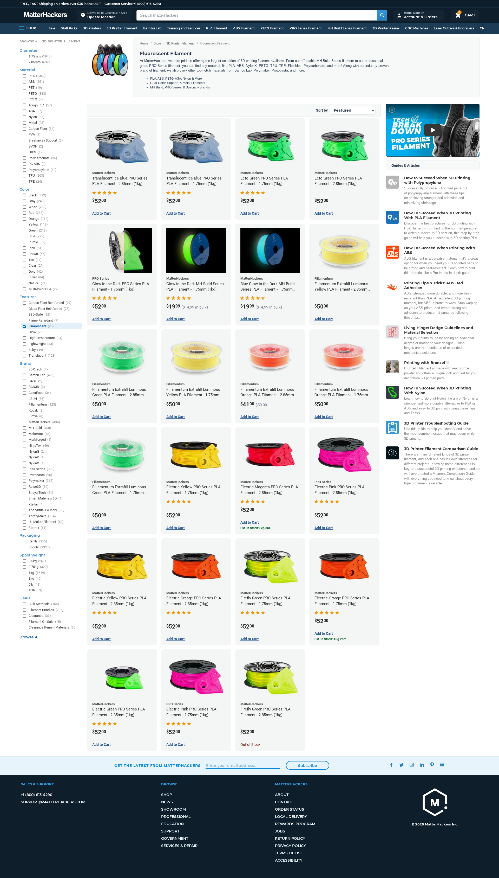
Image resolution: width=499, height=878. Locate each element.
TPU (36, 175)
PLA (37, 76)
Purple (37, 242)
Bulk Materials (44, 604)
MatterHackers (44, 422)
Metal (36, 123)
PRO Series (42, 469)
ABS (36, 82)
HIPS (35, 152)
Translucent (42, 355)
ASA (35, 111)
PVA (35, 134)
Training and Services (183, 28)
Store (157, 43)
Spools (39, 547)
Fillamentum (42, 404)
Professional (176, 816)
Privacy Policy (290, 845)
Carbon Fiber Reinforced (50, 303)
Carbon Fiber (42, 129)
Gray (37, 201)
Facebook (391, 765)
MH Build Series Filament (347, 28)
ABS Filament (244, 28)
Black (37, 195)
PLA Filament (216, 28)
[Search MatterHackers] (382, 15)
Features (27, 296)
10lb (35, 590)
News (167, 802)
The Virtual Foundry (46, 510)
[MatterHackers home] (45, 15)
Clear (36, 265)
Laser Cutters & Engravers (454, 28)
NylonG (38, 451)
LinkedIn (421, 765)
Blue (36, 236)
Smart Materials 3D (46, 498)
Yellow (38, 224)
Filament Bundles (46, 610)
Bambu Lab (152, 28)
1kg (37, 573)
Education (172, 824)
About (281, 794)
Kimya (36, 416)
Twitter (401, 765)
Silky (36, 350)
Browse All (29, 637)
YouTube (442, 765)
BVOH (36, 146)
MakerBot (39, 434)
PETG (37, 93)
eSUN (36, 399)
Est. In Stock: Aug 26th (330, 639)
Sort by (322, 110)
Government (174, 838)
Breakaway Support (46, 140)
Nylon (36, 117)
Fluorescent (41, 326)
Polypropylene (43, 170)
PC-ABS (37, 164)
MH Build (40, 428)
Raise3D (39, 487)
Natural (38, 283)
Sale (52, 28)
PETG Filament (272, 28)
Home (144, 43)
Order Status (289, 809)
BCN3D (37, 387)
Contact (284, 802)
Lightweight (41, 344)
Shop (166, 794)
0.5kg (37, 561)
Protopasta (40, 475)
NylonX (37, 463)
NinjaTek (39, 445)
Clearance (40, 616)
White (38, 207)
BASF (35, 381)
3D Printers (92, 28)
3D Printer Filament (122, 28)
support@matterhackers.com (53, 802)
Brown (37, 254)
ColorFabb (40, 393)
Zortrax (38, 528)
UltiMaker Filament (46, 522)
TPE (35, 181)
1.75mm (40, 56)
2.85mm (39, 62)
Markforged (40, 439)
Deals (24, 598)
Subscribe (307, 765)
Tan (35, 260)
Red (36, 213)
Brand (25, 363)
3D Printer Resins (385, 28)
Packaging (29, 535)
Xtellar (36, 504)
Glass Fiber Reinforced (49, 309)
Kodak (36, 410)
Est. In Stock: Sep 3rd (255, 528)
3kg (35, 578)
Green (38, 230)
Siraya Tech (41, 493)
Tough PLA (40, 105)
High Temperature (45, 338)
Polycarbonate (43, 158)
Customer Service (118, 4)
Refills (38, 541)
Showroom (173, 809)
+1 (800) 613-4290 (147, 4)
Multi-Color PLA (44, 289)
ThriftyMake (42, 516)
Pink (36, 248)
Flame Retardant (43, 320)
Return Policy (290, 838)
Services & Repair (179, 845)
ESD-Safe (39, 314)
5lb (35, 584)
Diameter (28, 50)
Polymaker (41, 481)
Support (170, 831)
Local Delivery (291, 816)
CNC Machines (416, 28)
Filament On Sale (45, 622)
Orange (39, 219)
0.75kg (38, 567)
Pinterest (431, 765)
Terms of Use (289, 853)
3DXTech (39, 369)
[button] (104, 15)
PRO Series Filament (306, 28)
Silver (36, 277)
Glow (36, 332)
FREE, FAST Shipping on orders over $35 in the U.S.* (60, 4)
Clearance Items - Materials (53, 627)
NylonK (37, 457)
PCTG (36, 99)
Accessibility (288, 860)
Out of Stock (250, 744)
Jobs (280, 831)
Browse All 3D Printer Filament (50, 41)
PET (35, 87)
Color (24, 189)
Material (27, 70)
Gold (36, 271)
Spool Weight (32, 555)
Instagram (411, 765)
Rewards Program (295, 824)
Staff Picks (69, 28)
